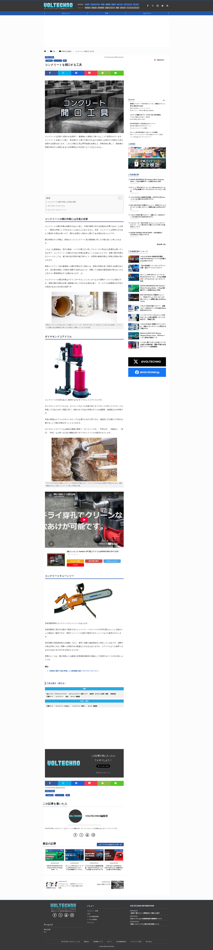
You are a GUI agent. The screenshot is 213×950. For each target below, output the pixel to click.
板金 (67, 696)
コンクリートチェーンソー (57, 210)
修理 (117, 8)
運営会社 (86, 941)
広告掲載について (98, 941)
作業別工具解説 (49, 57)
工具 (106, 13)
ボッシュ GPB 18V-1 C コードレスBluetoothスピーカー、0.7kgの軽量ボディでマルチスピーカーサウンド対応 (148, 189)
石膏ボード (50, 696)
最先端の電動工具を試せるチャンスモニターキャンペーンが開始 (143, 126)
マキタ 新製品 (99, 850)
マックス (136, 4)
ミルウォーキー (95, 4)
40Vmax (94, 8)
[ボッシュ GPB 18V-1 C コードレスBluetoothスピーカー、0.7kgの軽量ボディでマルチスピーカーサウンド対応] (74, 858)
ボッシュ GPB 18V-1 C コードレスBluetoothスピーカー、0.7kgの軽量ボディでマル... (74, 867)
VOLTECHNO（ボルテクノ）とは (70, 941)
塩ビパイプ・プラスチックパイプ (57, 694)
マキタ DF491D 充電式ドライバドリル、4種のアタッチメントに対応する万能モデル (153, 326)
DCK (102, 4)
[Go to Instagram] (93, 835)
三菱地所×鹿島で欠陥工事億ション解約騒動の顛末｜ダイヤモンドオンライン (74, 671)
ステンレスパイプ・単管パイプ (78, 694)
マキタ (87, 4)
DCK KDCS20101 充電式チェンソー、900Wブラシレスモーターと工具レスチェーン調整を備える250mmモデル (148, 207)
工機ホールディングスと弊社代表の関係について (144, 924)
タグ (45, 932)
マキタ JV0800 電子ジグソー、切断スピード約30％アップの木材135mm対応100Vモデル (147, 216)
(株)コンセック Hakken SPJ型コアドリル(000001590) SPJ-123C (93, 551)
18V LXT (122, 8)
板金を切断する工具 (103, 884)
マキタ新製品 (93, 919)
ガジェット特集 (118, 850)
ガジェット (66, 13)
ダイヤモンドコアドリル (56, 206)
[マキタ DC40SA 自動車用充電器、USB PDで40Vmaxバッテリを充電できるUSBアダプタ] (94, 858)
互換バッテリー (110, 8)
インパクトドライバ (133, 8)
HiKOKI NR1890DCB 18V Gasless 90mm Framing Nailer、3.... (55, 867)
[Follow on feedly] (162, 6)
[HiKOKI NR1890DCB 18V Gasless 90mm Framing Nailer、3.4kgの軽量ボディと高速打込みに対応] (54, 858)
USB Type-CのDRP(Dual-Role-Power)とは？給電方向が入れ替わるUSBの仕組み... (114, 867)
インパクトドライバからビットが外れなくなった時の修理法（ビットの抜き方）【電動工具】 (152, 317)
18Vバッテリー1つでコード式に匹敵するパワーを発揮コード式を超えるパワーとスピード (146, 135)
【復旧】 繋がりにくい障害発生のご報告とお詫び (145, 913)
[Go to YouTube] (87, 835)
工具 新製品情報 (94, 916)
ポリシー (109, 941)
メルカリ (75, 565)
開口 (65, 60)
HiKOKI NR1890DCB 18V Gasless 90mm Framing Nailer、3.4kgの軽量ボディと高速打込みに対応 (147, 180)
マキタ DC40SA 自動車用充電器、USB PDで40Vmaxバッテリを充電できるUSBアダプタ (94, 867)
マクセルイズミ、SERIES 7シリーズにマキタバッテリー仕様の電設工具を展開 (70, 886)
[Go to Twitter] (81, 835)
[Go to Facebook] (75, 835)
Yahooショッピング (112, 561)
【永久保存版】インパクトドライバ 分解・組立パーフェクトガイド (152, 267)
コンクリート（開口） (79, 706)
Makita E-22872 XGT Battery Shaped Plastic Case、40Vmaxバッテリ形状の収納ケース (152, 335)
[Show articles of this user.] (64, 816)
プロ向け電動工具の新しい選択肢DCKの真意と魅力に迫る (145, 117)
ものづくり (147, 13)
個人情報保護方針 (121, 941)
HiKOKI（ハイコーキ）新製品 (56, 850)
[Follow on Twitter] (153, 6)
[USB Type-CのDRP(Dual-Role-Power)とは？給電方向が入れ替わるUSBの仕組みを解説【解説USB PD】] (114, 858)
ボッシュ (119, 4)
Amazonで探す (75, 561)
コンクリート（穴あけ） (62, 706)
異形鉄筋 (113, 694)
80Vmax (87, 8)
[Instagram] (157, 6)
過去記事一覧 (161, 244)
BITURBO (101, 8)
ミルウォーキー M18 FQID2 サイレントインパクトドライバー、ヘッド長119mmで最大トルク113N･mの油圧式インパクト (147, 225)
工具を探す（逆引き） (56, 683)
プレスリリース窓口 (136, 941)
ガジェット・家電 (92, 911)
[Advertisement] (106, 31)
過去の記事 (47, 929)
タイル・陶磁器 (75, 696)
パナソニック (128, 4)
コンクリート (58, 60)
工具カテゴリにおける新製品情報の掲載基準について (146, 918)
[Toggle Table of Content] (118, 198)
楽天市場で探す (94, 561)
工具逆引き (49, 60)
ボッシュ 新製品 (79, 850)
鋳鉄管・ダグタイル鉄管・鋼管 (99, 694)
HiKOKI (108, 4)
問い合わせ (149, 941)
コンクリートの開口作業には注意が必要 (62, 202)
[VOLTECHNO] (58, 7)
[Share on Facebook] (148, 6)
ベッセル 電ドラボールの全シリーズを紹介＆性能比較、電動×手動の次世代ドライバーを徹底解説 (153, 344)
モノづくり (90, 922)
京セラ (114, 4)
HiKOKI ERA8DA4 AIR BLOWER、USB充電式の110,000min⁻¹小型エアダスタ (146, 233)
